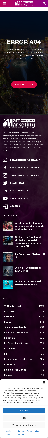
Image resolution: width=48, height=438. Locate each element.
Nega (24, 418)
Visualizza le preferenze (24, 425)
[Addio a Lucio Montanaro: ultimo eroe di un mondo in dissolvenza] (8, 226)
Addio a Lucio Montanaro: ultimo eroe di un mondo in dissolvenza (30, 226)
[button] (44, 382)
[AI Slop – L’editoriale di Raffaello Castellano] (8, 284)
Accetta (24, 410)
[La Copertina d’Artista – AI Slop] (8, 257)
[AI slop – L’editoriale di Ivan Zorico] (8, 271)
